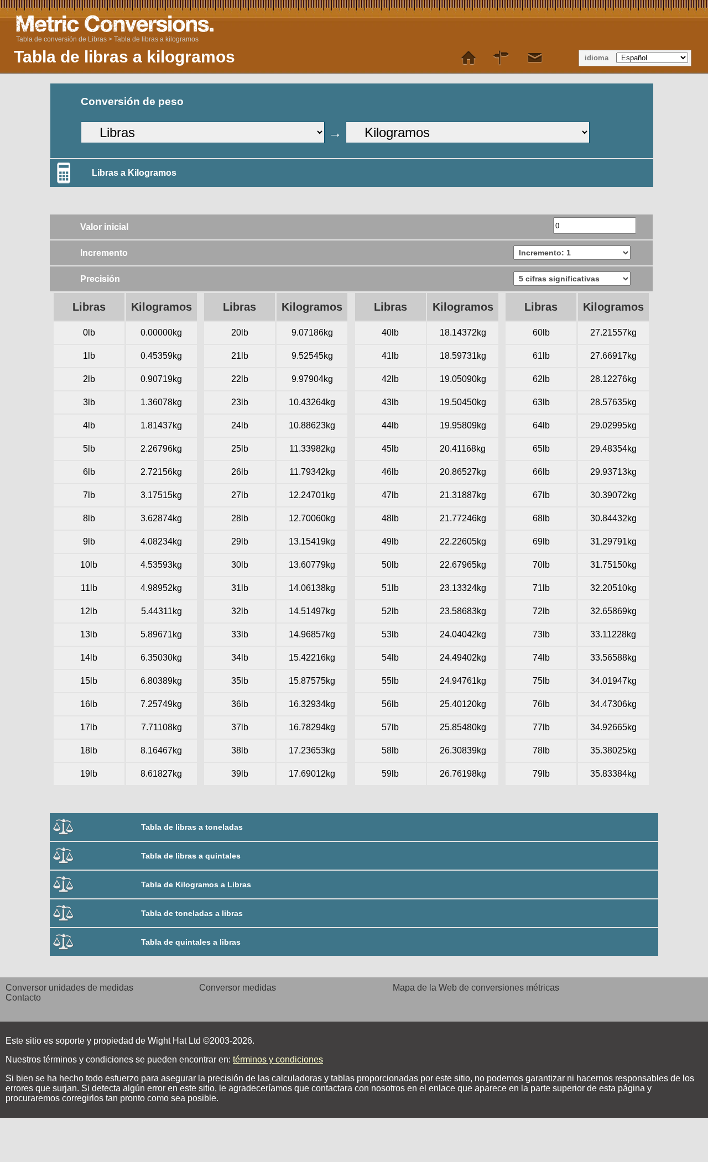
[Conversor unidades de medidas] (468, 58)
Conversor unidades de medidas (69, 987)
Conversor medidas (237, 987)
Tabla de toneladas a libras (192, 913)
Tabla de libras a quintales (191, 855)
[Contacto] (535, 58)
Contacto (23, 997)
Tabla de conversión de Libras (61, 39)
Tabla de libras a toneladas (192, 827)
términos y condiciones (278, 1059)
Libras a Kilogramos (134, 172)
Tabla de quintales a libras (191, 942)
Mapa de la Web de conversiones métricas (476, 987)
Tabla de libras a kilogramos (156, 39)
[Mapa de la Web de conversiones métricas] (502, 58)
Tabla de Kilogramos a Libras (196, 884)
